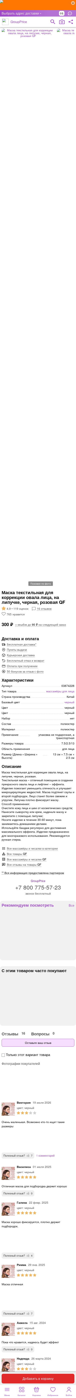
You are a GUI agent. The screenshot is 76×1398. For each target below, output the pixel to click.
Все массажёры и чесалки (26, 859)
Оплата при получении (22, 666)
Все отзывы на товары (24, 864)
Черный (69, 702)
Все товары (17, 854)
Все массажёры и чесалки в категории (32, 848)
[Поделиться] (71, 22)
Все (71, 905)
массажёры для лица (60, 691)
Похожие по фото (40, 583)
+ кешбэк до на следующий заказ (40, 624)
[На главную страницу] (5, 22)
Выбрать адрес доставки (20, 13)
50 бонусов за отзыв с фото (25, 671)
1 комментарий (45, 1155)
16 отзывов (44, 608)
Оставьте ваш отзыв (38, 1043)
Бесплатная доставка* (21, 644)
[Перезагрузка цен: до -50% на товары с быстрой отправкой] (38, 5)
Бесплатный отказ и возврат (25, 660)
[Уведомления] (70, 13)
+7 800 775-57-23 (38, 887)
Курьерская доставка (21, 655)
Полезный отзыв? (17, 1155)
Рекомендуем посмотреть (28, 905)
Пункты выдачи (17, 649)
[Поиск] (53, 22)
